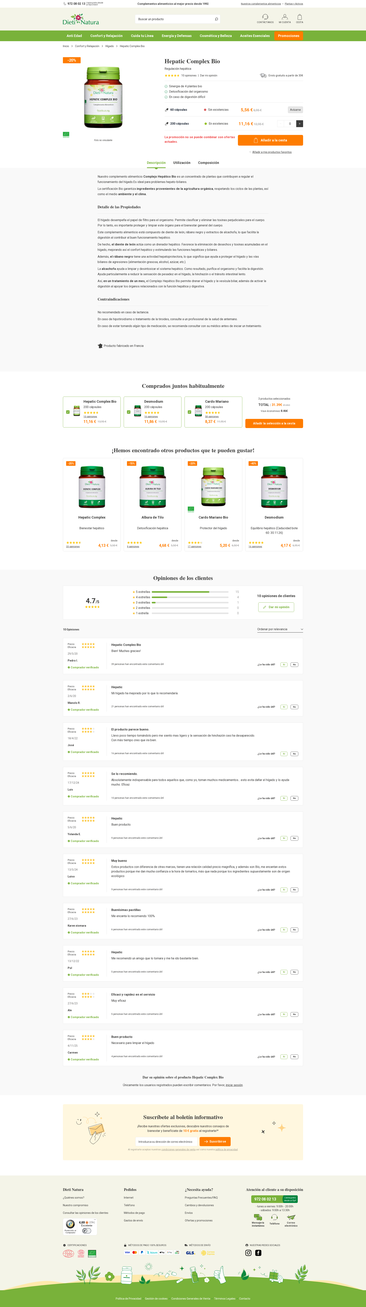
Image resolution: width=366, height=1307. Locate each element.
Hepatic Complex (91, 517)
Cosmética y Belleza (216, 36)
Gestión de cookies (156, 1298)
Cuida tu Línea (142, 36)
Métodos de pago (134, 1212)
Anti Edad (74, 36)
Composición (208, 163)
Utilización (181, 163)
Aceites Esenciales (255, 36)
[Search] (216, 19)
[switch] (86, 1230)
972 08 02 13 (76, 4)
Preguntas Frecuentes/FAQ (201, 1197)
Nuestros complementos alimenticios (261, 3)
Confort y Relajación (106, 36)
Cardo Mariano (217, 401)
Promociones (288, 36)
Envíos (189, 1212)
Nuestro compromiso (75, 1205)
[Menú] (95, 1220)
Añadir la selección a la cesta (274, 423)
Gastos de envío (133, 1220)
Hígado (109, 46)
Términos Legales (224, 1298)
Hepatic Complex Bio (99, 401)
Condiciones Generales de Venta (190, 1298)
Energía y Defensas (177, 36)
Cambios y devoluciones (199, 1205)
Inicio (66, 46)
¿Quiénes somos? (73, 1197)
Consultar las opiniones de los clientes (85, 1212)
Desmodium (153, 401)
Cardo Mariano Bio (213, 517)
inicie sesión (234, 1085)
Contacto (244, 1298)
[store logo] (81, 19)
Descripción (156, 163)
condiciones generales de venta (178, 1149)
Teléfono (129, 1205)
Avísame (295, 109)
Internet (128, 1197)
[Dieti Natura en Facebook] (258, 1253)
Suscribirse (217, 1141)
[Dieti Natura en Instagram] (248, 1253)
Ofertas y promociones (199, 1220)
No (294, 664)
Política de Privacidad (128, 1298)
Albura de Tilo (153, 517)
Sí (284, 664)
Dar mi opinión (208, 75)
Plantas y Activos (294, 3)
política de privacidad (226, 1149)
